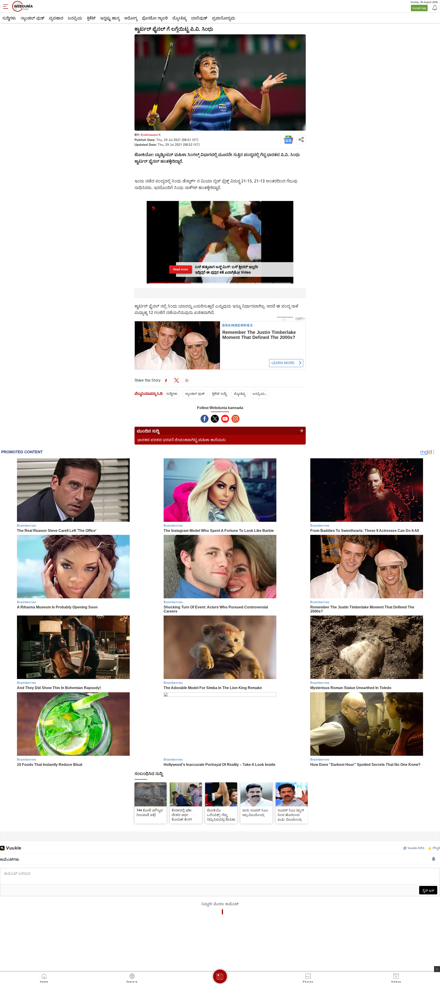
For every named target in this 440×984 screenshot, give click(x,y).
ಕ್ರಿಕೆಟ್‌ (91, 18)
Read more (180, 269)
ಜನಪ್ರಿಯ (75, 18)
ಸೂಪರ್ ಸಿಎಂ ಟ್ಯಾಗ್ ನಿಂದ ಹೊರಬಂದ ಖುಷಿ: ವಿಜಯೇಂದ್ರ (291, 815)
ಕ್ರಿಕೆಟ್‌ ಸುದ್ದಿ (219, 393)
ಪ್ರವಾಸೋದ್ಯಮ (223, 18)
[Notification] (434, 7)
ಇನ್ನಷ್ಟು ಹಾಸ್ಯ (110, 18)
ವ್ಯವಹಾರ (56, 18)
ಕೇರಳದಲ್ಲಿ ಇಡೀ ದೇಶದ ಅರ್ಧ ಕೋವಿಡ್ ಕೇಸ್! (182, 815)
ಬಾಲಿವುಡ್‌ (199, 18)
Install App (419, 8)
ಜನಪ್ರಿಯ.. (260, 393)
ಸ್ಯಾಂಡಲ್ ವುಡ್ (32, 18)
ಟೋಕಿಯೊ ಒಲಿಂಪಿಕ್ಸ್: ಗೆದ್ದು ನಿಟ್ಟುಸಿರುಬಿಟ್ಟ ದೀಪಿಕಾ (221, 815)
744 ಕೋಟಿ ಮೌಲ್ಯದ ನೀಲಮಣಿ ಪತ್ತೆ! (149, 812)
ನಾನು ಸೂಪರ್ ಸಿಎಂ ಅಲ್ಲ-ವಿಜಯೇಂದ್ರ (255, 812)
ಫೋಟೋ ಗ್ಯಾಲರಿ (155, 18)
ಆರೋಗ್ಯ (130, 18)
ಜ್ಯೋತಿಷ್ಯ (179, 18)
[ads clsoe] (437, 969)
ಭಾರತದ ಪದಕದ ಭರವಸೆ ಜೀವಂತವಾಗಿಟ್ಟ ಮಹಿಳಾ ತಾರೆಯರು (181, 439)
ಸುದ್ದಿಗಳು (9, 18)
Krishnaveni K (151, 134)
